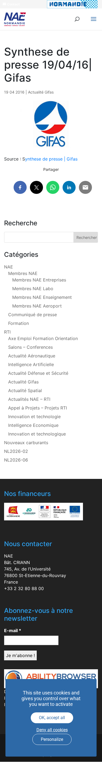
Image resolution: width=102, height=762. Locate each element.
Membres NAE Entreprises (39, 280)
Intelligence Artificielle (31, 364)
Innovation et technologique (37, 434)
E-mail (12, 630)
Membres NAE (23, 273)
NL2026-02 (16, 451)
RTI (7, 332)
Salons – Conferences (30, 347)
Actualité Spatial (25, 390)
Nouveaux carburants (26, 442)
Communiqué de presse (32, 314)
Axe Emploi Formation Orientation (43, 338)
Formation (18, 323)
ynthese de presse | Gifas (51, 159)
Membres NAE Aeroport (37, 306)
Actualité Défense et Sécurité (38, 373)
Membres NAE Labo (32, 288)
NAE (8, 267)
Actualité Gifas (41, 92)
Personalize (52, 739)
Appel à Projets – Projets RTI (37, 408)
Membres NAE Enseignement (42, 297)
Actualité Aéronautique (31, 355)
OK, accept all (52, 717)
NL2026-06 (16, 460)
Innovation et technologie (34, 416)
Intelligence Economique (33, 425)
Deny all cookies (52, 729)
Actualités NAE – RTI (29, 399)
